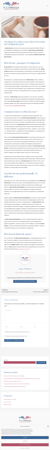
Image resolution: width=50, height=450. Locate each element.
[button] (48, 426)
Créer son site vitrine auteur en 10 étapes (14, 376)
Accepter (25, 437)
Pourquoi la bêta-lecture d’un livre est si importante (16, 383)
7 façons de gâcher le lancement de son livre (15, 386)
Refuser (25, 441)
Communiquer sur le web (10, 399)
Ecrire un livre (7, 402)
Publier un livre (7, 404)
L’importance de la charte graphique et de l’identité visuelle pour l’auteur (22, 378)
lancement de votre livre (24, 249)
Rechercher (6, 360)
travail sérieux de (16, 105)
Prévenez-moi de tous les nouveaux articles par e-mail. (16, 336)
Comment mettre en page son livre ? (13, 381)
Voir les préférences (25, 444)
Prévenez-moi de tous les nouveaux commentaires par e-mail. (17, 331)
